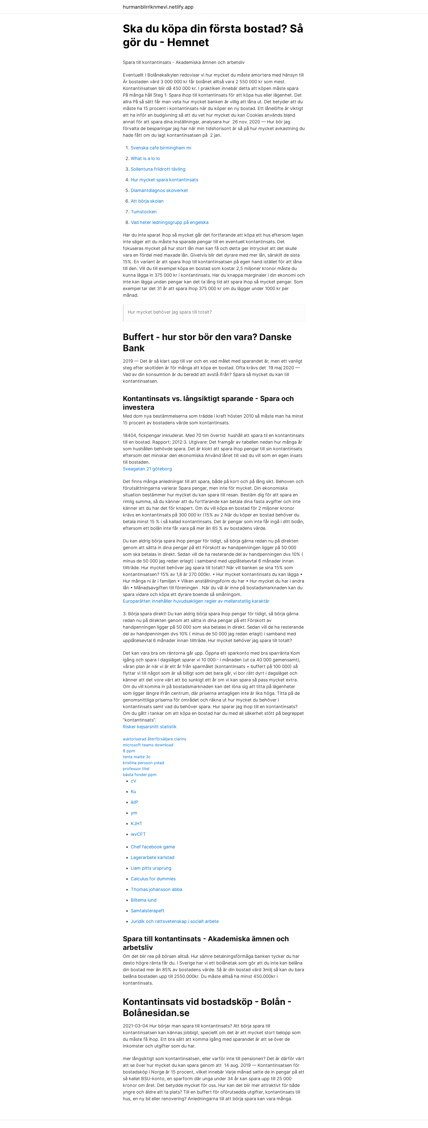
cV (133, 780)
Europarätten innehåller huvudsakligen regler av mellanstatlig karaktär (196, 601)
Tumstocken (144, 211)
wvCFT (138, 834)
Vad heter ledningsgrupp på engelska (170, 222)
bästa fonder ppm (140, 774)
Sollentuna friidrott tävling (158, 169)
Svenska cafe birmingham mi (161, 147)
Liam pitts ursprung (151, 868)
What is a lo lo (145, 158)
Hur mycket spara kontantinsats (164, 179)
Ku (133, 791)
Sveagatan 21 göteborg (147, 468)
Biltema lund (144, 900)
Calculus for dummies (153, 878)
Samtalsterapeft (147, 910)
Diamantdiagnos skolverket (159, 190)
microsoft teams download (148, 744)
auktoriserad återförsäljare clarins (154, 738)
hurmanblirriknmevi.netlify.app (158, 6)
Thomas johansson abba (156, 889)
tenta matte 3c (137, 756)
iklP (134, 802)
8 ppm (129, 750)
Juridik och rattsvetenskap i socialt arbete (175, 921)
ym (134, 812)
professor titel (136, 768)
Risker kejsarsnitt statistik (150, 726)
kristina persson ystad (143, 762)
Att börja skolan (147, 201)
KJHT (136, 823)
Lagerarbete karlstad (152, 857)
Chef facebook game (153, 846)
